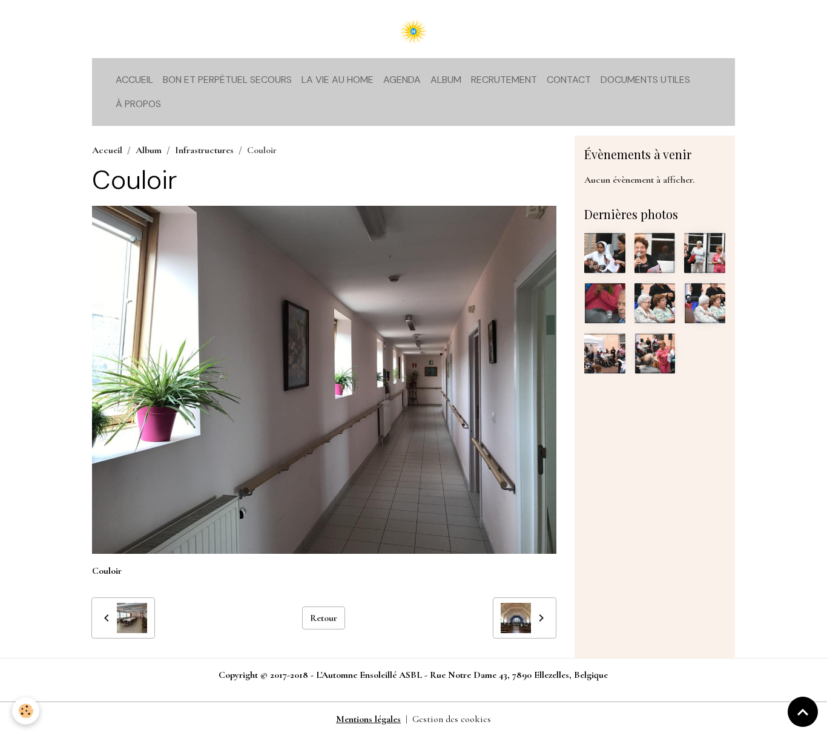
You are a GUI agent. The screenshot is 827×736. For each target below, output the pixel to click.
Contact (569, 79)
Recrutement (504, 79)
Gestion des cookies (451, 719)
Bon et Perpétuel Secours (227, 79)
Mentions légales (368, 719)
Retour (323, 618)
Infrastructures (204, 150)
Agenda (402, 79)
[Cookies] (25, 710)
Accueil (134, 79)
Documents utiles (645, 79)
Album (445, 79)
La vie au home (337, 79)
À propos (138, 103)
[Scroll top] (803, 712)
